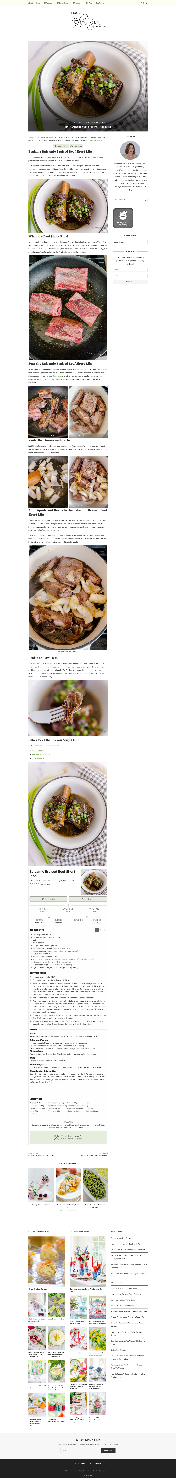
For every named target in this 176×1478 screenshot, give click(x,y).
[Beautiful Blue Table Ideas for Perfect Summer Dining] (97, 1370)
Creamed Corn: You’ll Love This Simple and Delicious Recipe (55, 1388)
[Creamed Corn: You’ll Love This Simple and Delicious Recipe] (56, 1371)
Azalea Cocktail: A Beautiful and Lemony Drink (129, 1311)
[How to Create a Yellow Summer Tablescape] (97, 1338)
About (30, 3)
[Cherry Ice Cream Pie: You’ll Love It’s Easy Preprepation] (37, 1338)
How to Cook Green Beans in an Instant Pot (128, 1249)
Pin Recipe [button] (89, 899)
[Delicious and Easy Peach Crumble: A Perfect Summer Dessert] (37, 1405)
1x (97, 930)
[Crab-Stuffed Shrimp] (46, 1261)
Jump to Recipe (62, 146)
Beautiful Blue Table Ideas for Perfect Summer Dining (96, 1386)
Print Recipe (77, 146)
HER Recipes (47, 3)
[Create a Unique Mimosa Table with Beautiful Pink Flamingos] (78, 1403)
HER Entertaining (62, 3)
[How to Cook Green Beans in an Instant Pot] (95, 1185)
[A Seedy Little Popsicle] (56, 1305)
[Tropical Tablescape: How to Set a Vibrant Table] (97, 1403)
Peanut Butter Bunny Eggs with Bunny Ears (128, 1317)
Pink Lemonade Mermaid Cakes (37, 1387)
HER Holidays (76, 3)
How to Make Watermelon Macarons (56, 1420)
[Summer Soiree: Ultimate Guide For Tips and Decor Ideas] (78, 1370)
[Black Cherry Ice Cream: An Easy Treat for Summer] (37, 1305)
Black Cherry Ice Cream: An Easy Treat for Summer (36, 1321)
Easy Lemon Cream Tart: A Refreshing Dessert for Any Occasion (56, 1354)
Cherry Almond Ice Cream (41, 1205)
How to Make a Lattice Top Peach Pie (125, 1244)
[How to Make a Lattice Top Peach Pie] (68, 1185)
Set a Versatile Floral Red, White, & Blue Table (97, 1323)
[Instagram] (141, 3)
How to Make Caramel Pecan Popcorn (126, 1294)
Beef (80, 122)
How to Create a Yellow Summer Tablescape (97, 1354)
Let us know (66, 1139)
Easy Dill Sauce (116, 1282)
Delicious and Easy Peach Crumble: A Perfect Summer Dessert (34, 1422)
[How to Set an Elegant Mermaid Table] (78, 1307)
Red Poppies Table (76, 1353)
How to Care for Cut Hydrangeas (124, 1288)
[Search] (147, 3)
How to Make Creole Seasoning (123, 1305)
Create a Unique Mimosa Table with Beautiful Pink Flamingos (78, 1420)
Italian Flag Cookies (118, 1350)
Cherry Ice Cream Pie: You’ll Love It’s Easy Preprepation (36, 1354)
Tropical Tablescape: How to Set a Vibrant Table (96, 1420)
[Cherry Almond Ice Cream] (41, 1185)
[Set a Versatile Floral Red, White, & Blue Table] (97, 1307)
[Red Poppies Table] (78, 1338)
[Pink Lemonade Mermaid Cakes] (37, 1371)
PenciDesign (107, 1471)
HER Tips (89, 3)
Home (38, 3)
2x (101, 930)
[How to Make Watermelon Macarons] (56, 1405)
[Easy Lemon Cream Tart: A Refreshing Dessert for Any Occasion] (56, 1338)
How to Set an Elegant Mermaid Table (77, 1323)
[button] (31, 884)
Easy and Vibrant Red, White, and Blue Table (87, 1290)
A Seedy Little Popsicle (56, 1319)
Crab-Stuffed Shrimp (37, 1289)
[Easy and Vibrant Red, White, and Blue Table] (88, 1261)
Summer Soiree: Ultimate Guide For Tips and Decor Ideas (78, 1386)
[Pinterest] (143, 3)
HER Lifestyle (99, 3)
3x (105, 930)
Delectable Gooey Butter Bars (123, 1300)
